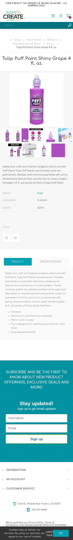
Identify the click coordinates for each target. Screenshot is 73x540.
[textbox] (33, 25)
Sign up (36, 439)
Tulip (40, 193)
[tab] (18, 262)
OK (61, 533)
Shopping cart (68, 15)
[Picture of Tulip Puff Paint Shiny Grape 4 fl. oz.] (7, 135)
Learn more (49, 533)
